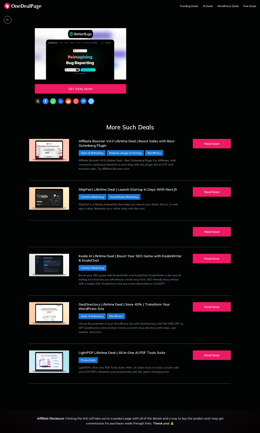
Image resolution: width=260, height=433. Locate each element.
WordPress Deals (228, 6)
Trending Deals (188, 6)
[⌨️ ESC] (7, 20)
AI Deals (208, 6)
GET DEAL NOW (81, 89)
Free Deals (249, 6)
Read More (211, 144)
